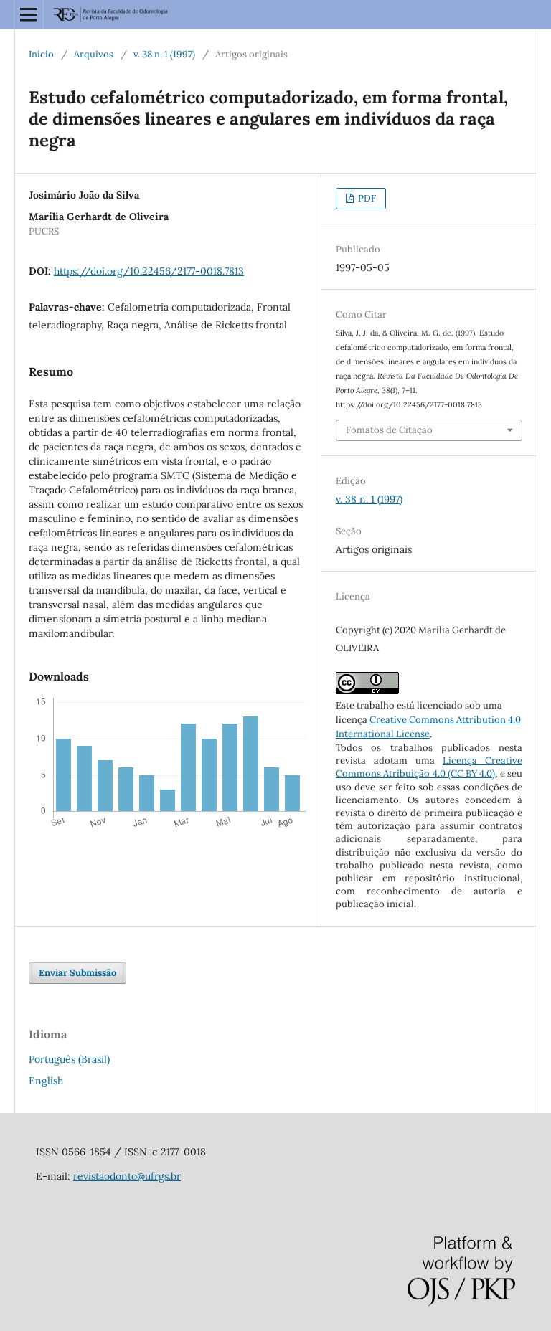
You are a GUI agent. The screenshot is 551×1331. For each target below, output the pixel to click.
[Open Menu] (28, 14)
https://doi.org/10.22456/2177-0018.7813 (149, 271)
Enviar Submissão (77, 973)
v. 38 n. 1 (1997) (164, 54)
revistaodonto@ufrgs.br (127, 1176)
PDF (366, 198)
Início (41, 54)
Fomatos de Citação (389, 430)
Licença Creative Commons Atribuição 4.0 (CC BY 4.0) (429, 767)
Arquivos (93, 54)
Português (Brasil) (69, 1059)
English (46, 1080)
